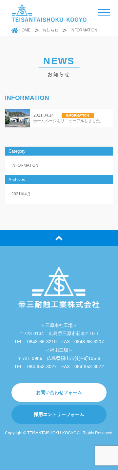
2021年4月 (21, 194)
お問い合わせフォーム (59, 392)
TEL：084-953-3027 (35, 366)
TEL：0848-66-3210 (35, 341)
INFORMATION (24, 165)
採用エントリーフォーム (59, 414)
